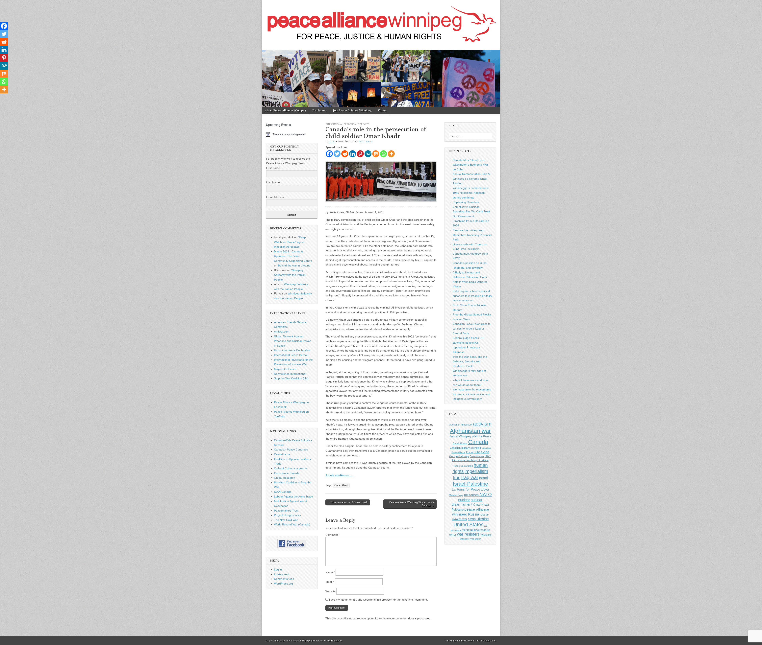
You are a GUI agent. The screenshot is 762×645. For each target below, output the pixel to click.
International (334, 124)
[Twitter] (337, 153)
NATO (485, 494)
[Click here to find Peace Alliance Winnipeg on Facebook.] (291, 543)
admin (331, 141)
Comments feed (284, 578)
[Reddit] (344, 153)
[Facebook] (329, 153)
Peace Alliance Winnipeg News (302, 640)
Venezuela (469, 529)
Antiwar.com (281, 331)
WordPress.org (283, 583)
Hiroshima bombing (464, 460)
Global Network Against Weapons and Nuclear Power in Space (292, 341)
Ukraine (482, 519)
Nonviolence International (290, 373)
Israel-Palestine (470, 484)
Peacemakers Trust (286, 510)
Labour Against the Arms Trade (293, 496)
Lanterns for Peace (466, 489)
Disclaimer (319, 110)
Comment (332, 534)
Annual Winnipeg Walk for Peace (470, 436)
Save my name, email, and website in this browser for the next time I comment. (378, 599)
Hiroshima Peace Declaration (292, 350)
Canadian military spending (465, 447)
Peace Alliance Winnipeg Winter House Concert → (411, 504)
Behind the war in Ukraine (294, 265)
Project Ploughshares (287, 515)
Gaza (485, 452)
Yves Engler (475, 539)
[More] (391, 153)
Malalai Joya (456, 495)
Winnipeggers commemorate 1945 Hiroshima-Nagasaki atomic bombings (471, 192)
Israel (483, 478)
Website (330, 591)
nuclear (464, 500)
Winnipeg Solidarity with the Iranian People (290, 274)
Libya (485, 489)
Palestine (458, 509)
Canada (478, 442)
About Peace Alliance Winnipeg (285, 110)
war (478, 530)
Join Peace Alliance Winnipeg (352, 110)
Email (329, 581)
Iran (456, 477)
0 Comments (366, 141)
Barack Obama (460, 443)
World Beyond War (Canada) (292, 524)
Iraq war (469, 477)
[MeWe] (368, 153)
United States (468, 524)
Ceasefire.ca (282, 454)
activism (482, 424)
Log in (278, 569)
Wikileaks (486, 534)
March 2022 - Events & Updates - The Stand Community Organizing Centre (293, 256)
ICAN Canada (282, 491)
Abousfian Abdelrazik (460, 424)
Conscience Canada (286, 473)
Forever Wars (461, 319)
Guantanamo (477, 456)
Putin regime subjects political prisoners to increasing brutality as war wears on (472, 295)
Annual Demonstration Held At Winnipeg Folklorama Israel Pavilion (471, 178)
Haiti (488, 456)
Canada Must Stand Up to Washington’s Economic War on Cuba (470, 164)
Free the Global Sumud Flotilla (472, 314)
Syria (472, 519)
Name (330, 572)
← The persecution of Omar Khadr (348, 502)
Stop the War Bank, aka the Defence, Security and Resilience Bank (470, 361)
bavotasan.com (487, 640)
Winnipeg (464, 539)
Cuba (476, 452)
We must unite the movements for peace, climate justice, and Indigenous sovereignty (472, 394)
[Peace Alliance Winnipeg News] (381, 22)
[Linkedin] (352, 153)
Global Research (284, 477)
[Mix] (375, 153)
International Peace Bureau (291, 355)
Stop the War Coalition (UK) (291, 378)
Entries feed (281, 574)
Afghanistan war (470, 430)
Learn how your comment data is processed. (403, 618)
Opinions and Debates (356, 124)
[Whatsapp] (383, 153)
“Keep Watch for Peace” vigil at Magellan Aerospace (290, 242)
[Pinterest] (360, 153)
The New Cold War (286, 519)
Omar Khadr (341, 485)
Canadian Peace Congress (291, 449)
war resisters (468, 534)
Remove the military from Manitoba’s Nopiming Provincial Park (472, 235)
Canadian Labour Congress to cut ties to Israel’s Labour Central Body (472, 328)
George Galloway (459, 456)
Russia (473, 514)
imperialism (476, 471)
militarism (471, 495)
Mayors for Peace (285, 369)
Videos (382, 110)
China (469, 452)
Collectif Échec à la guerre (290, 468)
